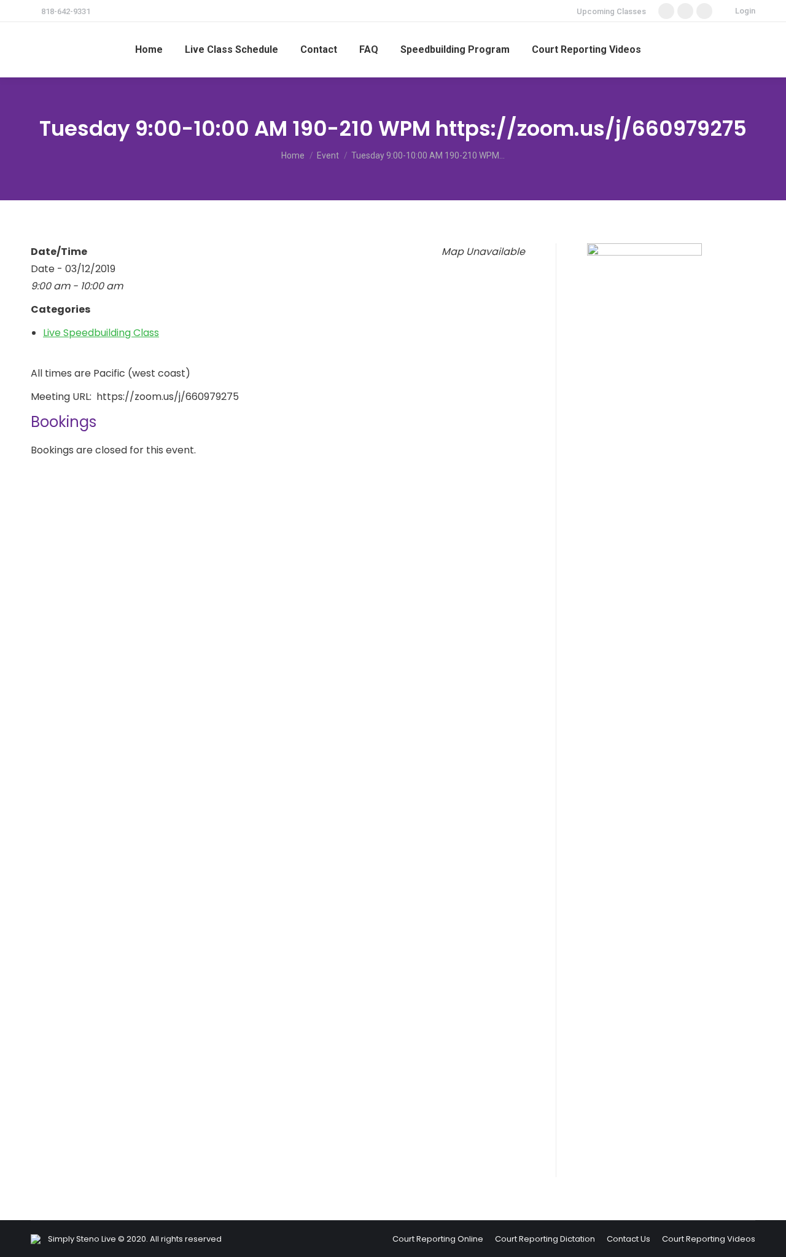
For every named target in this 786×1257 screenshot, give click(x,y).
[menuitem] (149, 49)
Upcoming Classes (611, 11)
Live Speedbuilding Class (101, 333)
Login (745, 10)
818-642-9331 (65, 11)
